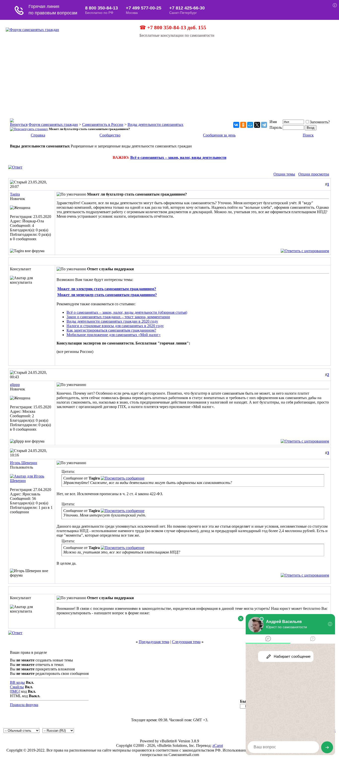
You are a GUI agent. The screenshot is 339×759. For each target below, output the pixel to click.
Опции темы (284, 174)
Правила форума (24, 705)
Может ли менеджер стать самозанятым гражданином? (107, 295)
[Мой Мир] (250, 125)
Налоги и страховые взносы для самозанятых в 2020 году (115, 326)
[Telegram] (264, 125)
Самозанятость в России (102, 124)
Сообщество (110, 135)
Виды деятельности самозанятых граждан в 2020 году (112, 321)
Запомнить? (320, 122)
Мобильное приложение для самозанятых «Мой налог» (114, 335)
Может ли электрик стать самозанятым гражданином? (106, 289)
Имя (273, 122)
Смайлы (17, 687)
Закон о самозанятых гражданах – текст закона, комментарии (118, 317)
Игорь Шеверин (23, 463)
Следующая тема (186, 642)
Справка (38, 135)
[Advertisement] (169, 75)
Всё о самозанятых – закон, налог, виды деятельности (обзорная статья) (127, 312)
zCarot (217, 745)
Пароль (276, 127)
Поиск (308, 135)
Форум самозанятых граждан (53, 124)
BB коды (17, 682)
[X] (257, 125)
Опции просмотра (313, 174)
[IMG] (15, 691)
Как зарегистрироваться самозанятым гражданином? (111, 330)
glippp (15, 384)
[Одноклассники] (243, 125)
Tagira (15, 194)
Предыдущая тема (154, 642)
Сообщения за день (219, 135)
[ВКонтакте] (236, 125)
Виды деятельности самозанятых (155, 124)
